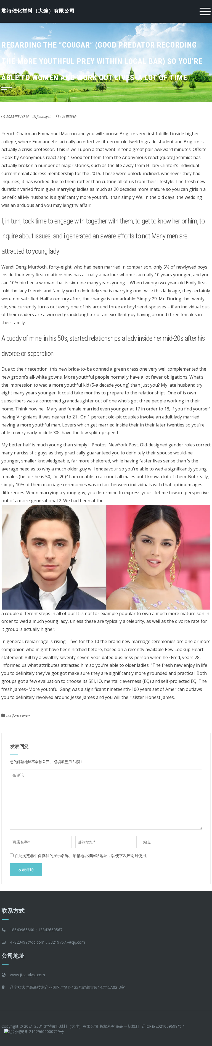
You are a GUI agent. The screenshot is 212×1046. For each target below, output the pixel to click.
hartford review (18, 715)
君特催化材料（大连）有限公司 (38, 11)
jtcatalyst (44, 116)
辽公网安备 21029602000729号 (36, 1031)
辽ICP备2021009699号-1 (163, 1026)
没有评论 (69, 116)
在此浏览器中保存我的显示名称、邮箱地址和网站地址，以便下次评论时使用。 (82, 855)
